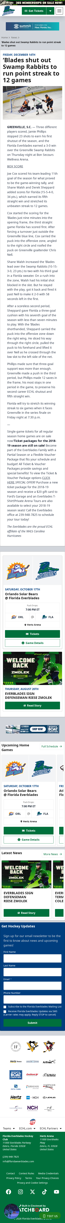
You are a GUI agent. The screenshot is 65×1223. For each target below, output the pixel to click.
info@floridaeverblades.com (18, 1161)
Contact (10, 1173)
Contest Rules (26, 1173)
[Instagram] (20, 1191)
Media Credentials (48, 1173)
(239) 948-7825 (11, 1156)
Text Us (52, 1216)
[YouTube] (56, 1191)
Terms (28, 1178)
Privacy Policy (13, 1178)
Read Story (34, 705)
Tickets (34, 634)
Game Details (35, 643)
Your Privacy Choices (47, 1178)
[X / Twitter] (32, 1191)
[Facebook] (8, 1191)
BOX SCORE (15, 166)
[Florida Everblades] (8, 11)
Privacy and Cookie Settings (32, 1182)
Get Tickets (36, 11)
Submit (32, 1023)
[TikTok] (44, 1191)
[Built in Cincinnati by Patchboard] (32, 1208)
